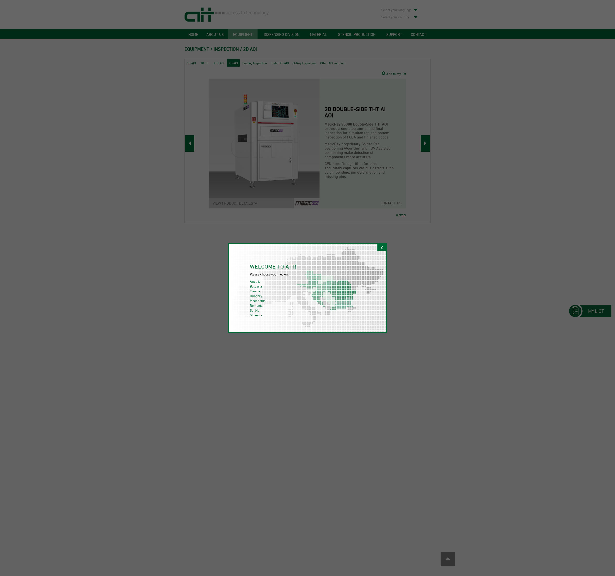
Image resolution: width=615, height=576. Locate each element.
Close (381, 247)
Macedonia (257, 301)
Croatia (255, 291)
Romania (256, 305)
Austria (255, 281)
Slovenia (256, 315)
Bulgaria (256, 286)
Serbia (254, 310)
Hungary (256, 296)
